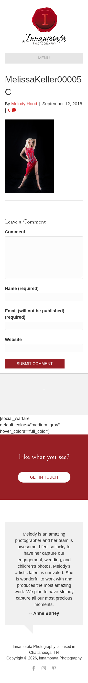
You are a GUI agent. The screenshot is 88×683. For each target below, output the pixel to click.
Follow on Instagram (47, 398)
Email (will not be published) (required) (34, 314)
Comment (15, 231)
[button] (44, 477)
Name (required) (22, 288)
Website (13, 339)
